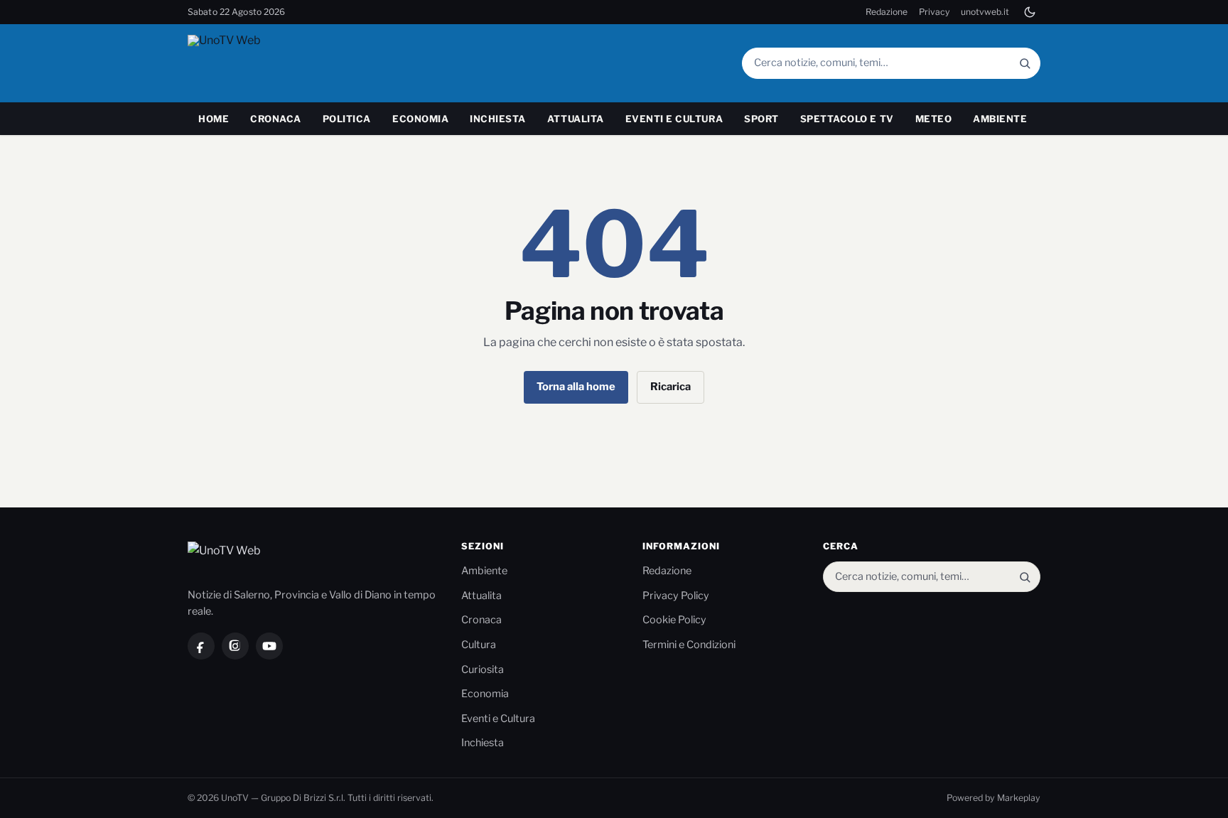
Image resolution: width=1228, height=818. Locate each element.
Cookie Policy (674, 619)
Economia (420, 118)
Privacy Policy (675, 595)
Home (213, 118)
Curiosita (482, 669)
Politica (347, 118)
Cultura (478, 644)
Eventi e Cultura (674, 118)
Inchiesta (498, 118)
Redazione (886, 11)
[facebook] (201, 646)
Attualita (575, 118)
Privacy (934, 11)
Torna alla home (576, 386)
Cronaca (275, 118)
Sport (761, 118)
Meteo (933, 118)
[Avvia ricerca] (1025, 62)
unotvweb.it (985, 11)
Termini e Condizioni (689, 644)
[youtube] (269, 646)
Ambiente (1000, 118)
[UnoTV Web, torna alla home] (251, 63)
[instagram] (235, 646)
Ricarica (670, 386)
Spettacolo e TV (847, 118)
